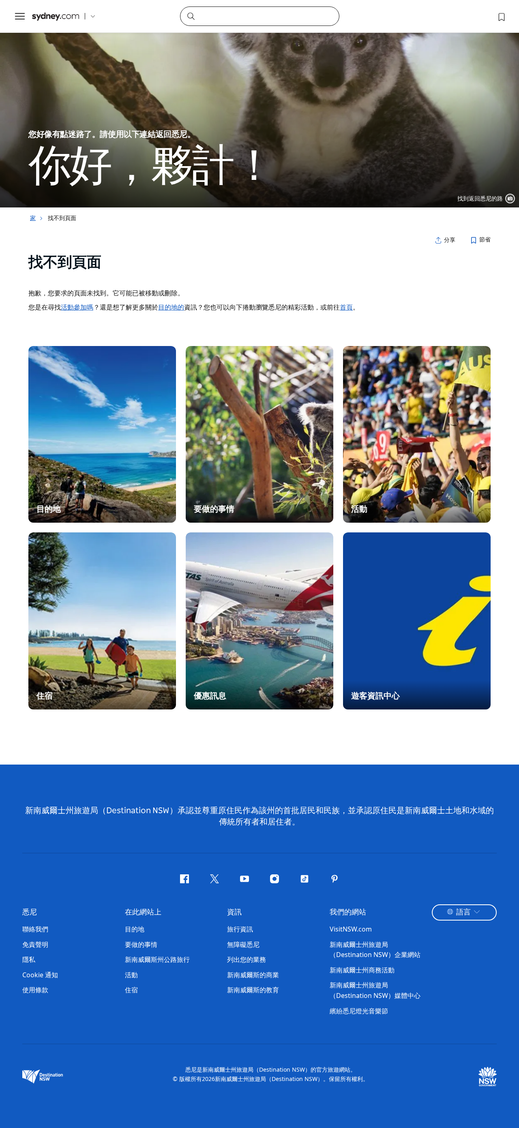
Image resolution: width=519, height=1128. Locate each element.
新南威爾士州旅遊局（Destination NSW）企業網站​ (375, 949)
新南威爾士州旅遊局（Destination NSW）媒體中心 (375, 990)
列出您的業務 (246, 959)
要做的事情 (141, 944)
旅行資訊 (240, 929)
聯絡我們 (35, 929)
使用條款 (35, 989)
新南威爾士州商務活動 (362, 970)
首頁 (346, 307)
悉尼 (29, 912)
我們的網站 (348, 912)
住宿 (131, 989)
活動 (131, 974)
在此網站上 (143, 912)
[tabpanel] (259, 103)
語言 (463, 912)
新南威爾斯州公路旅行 (157, 959)
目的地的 (171, 307)
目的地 (134, 929)
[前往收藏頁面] (501, 16)
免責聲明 (35, 944)
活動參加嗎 (77, 307)
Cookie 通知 (40, 974)
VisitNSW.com (351, 929)
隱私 (28, 959)
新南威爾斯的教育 (253, 989)
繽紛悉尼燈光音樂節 (359, 1010)
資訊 (234, 912)
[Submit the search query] (191, 16)
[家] (55, 16)
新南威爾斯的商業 (253, 974)
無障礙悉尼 (243, 944)
